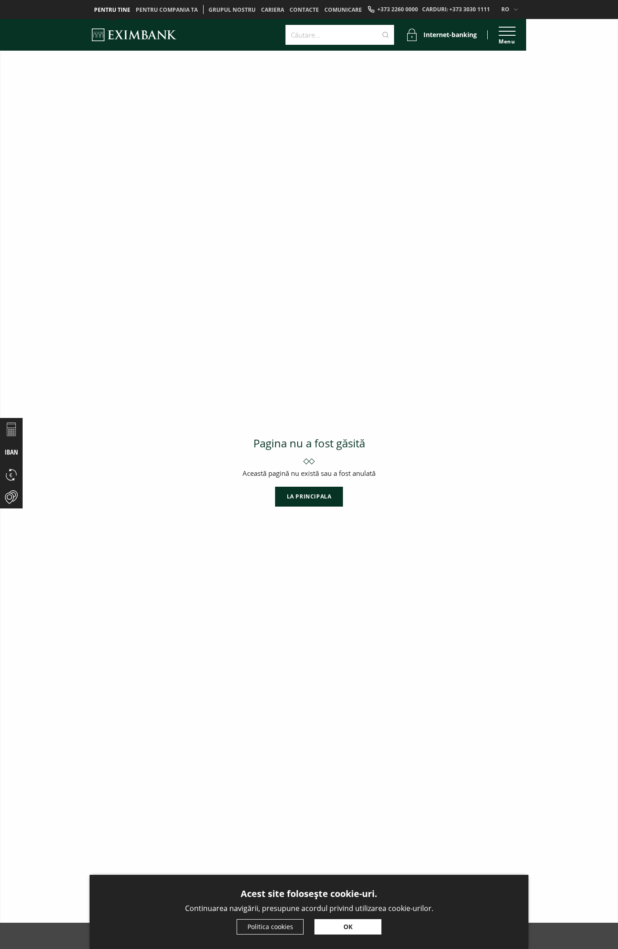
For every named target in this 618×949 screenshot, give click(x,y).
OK (347, 926)
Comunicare (343, 10)
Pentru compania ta (167, 10)
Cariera (272, 10)
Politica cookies (270, 926)
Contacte (304, 10)
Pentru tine (112, 10)
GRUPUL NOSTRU (232, 10)
